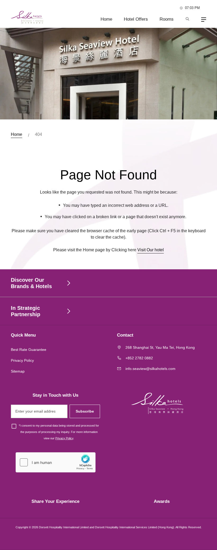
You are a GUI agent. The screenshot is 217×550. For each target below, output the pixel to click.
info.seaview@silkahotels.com (150, 368)
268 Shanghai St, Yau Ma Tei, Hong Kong (160, 347)
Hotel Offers (136, 19)
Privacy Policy (22, 360)
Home (106, 19)
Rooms (167, 19)
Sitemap (18, 371)
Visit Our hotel (150, 250)
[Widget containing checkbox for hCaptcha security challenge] (56, 462)
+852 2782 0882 (139, 358)
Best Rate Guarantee (28, 349)
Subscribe (85, 411)
